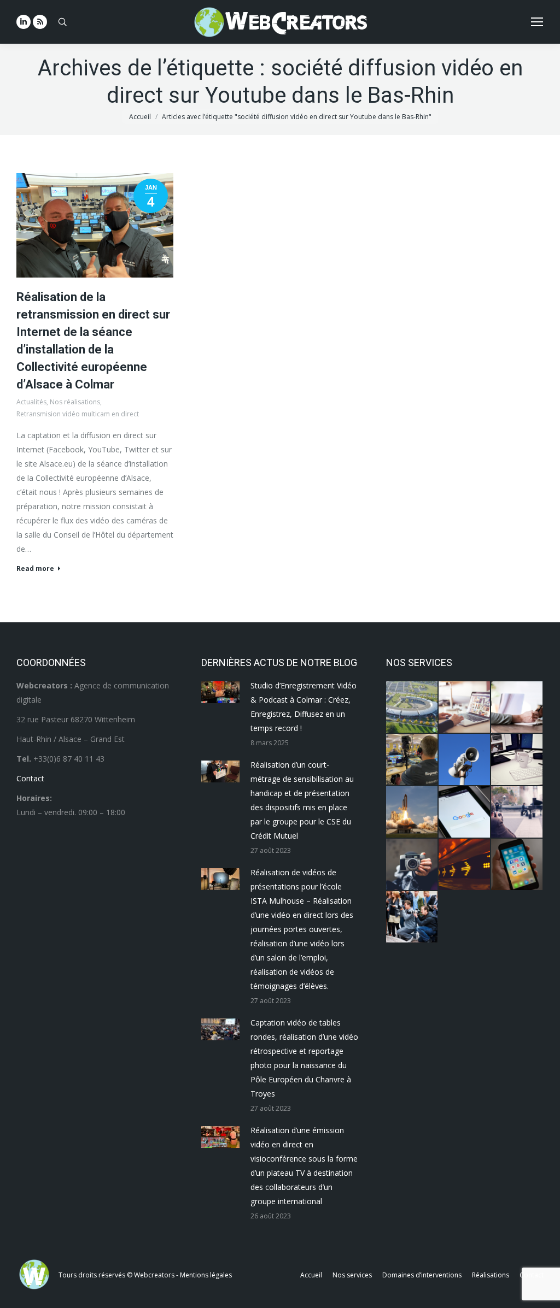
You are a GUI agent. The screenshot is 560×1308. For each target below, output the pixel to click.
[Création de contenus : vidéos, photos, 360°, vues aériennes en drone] (517, 812)
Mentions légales (206, 1275)
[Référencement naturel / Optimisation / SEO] (465, 812)
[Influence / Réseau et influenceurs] (412, 865)
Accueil (140, 116)
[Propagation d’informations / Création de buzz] (465, 760)
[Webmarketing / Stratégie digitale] (465, 865)
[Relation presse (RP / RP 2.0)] (412, 917)
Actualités (31, 401)
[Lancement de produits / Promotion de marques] (412, 812)
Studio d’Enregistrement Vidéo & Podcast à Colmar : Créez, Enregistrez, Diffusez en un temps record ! (303, 706)
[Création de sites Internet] (465, 707)
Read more (35, 568)
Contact (30, 778)
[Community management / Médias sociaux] (517, 865)
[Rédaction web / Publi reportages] (517, 760)
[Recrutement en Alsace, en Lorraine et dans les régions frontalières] (517, 707)
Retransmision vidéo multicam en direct (77, 414)
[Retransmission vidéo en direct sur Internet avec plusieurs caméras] (412, 760)
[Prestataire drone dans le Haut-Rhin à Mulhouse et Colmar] (412, 707)
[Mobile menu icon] (537, 21)
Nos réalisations (75, 401)
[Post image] (220, 692)
